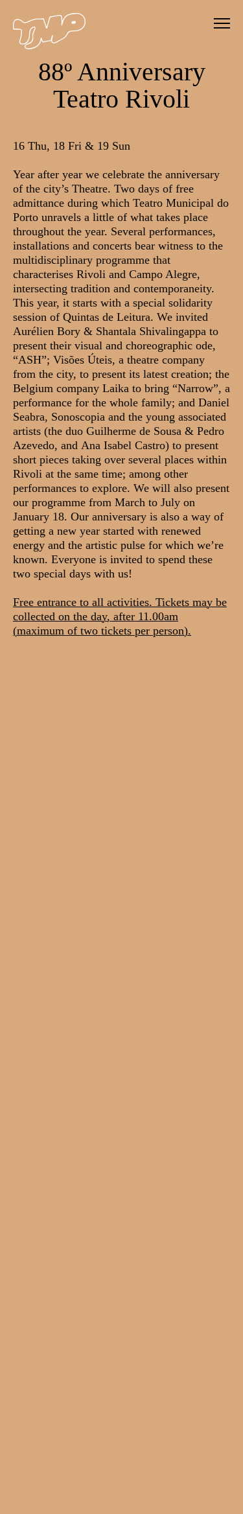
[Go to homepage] (49, 46)
